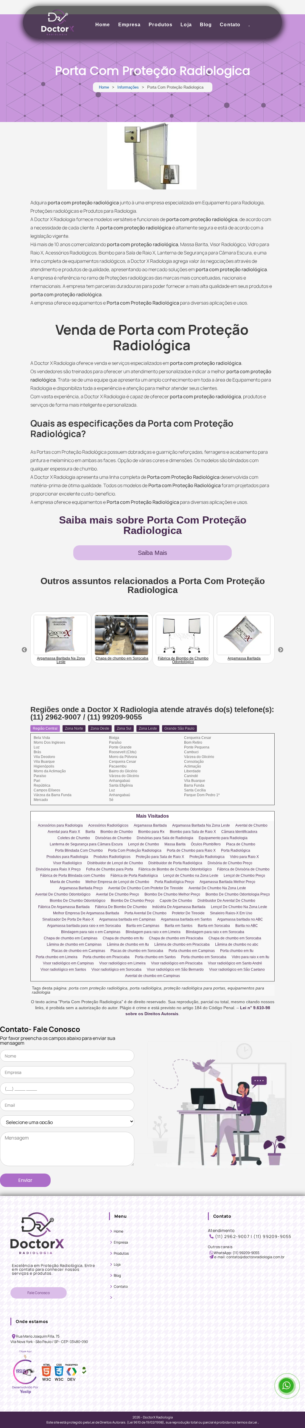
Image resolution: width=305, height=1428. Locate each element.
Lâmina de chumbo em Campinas (74, 945)
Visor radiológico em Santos (63, 970)
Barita (90, 832)
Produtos (160, 24)
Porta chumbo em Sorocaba (203, 957)
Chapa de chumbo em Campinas (70, 938)
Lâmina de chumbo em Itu (128, 945)
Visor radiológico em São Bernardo (175, 970)
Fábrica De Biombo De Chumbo (121, 907)
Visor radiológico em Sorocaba (116, 970)
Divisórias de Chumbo (113, 838)
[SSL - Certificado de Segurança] (84, 1373)
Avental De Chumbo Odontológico (63, 894)
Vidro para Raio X (244, 857)
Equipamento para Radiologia (223, 838)
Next (281, 650)
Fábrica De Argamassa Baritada (64, 907)
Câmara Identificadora (239, 832)
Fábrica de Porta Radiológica (134, 876)
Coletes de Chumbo (73, 838)
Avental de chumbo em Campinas (152, 976)
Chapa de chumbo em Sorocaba (234, 938)
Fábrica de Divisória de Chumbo (243, 869)
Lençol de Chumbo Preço (244, 876)
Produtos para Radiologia (67, 857)
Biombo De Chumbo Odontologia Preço (238, 894)
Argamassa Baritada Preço (81, 888)
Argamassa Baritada (150, 826)
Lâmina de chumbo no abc (236, 945)
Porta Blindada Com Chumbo (79, 851)
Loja (186, 24)
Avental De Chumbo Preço (117, 894)
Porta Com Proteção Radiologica (134, 851)
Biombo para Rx (151, 832)
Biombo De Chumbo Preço (132, 901)
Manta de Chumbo (65, 882)
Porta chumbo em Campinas (192, 951)
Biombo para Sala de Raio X (193, 832)
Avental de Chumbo (251, 826)
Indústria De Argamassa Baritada (179, 907)
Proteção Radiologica (207, 857)
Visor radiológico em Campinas (68, 963)
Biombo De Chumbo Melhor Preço (172, 894)
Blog (206, 24)
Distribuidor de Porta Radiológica (175, 863)
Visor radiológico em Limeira (122, 963)
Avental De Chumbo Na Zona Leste (217, 888)
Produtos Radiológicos (112, 857)
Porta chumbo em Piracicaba (106, 957)
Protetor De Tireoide (188, 913)
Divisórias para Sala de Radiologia (165, 838)
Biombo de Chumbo (116, 832)
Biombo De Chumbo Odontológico (77, 901)
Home (102, 24)
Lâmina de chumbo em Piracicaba (182, 945)
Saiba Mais (152, 552)
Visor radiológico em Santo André (235, 963)
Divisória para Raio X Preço (58, 869)
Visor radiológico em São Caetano (237, 970)
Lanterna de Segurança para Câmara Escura (86, 844)
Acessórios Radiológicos (108, 826)
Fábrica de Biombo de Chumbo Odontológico (175, 869)
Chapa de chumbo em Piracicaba (176, 938)
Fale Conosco (38, 1292)
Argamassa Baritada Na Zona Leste (201, 826)
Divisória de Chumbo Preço (230, 863)
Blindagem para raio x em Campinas (90, 932)
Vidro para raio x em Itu (250, 957)
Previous (24, 650)
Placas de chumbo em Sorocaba (137, 951)
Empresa (129, 24)
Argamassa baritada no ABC (240, 919)
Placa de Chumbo (240, 844)
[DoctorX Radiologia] (37, 1258)
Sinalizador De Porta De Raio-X (68, 919)
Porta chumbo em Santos (155, 957)
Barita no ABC (246, 926)
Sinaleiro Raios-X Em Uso (231, 913)
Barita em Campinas (142, 926)
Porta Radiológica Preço (174, 882)
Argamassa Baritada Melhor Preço (227, 882)
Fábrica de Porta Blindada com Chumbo (72, 876)
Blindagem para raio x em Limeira (153, 932)
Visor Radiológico (67, 863)
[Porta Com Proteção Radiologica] (152, 155)
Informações (128, 87)
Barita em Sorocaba (214, 926)
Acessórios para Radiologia (60, 826)
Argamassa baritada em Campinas (127, 919)
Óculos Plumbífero (206, 844)
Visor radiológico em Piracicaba (177, 963)
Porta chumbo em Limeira (56, 957)
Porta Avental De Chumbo (145, 913)
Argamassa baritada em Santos (186, 919)
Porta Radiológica (235, 851)
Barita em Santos (178, 926)
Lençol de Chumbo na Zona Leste (190, 876)
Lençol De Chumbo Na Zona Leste (239, 907)
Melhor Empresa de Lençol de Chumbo (117, 882)
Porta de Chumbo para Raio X (191, 851)
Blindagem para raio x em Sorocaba (215, 932)
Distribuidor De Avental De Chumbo (226, 901)
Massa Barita (175, 844)
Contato (230, 24)
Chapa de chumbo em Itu (123, 938)
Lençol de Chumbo (143, 844)
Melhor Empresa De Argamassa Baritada (86, 913)
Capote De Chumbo (176, 901)
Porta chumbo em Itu (236, 951)
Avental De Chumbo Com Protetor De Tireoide (145, 888)
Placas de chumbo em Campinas (78, 951)
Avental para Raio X (64, 832)
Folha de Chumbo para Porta (109, 869)
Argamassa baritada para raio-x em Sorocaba (84, 926)
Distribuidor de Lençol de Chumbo (115, 863)
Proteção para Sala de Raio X (160, 857)
